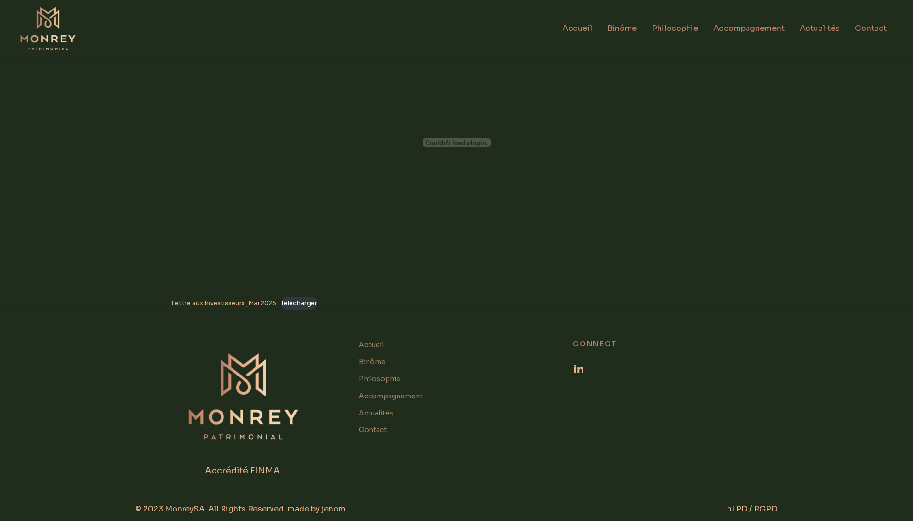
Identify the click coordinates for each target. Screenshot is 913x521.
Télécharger (299, 303)
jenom (333, 509)
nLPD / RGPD (752, 509)
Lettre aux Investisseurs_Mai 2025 (223, 303)
